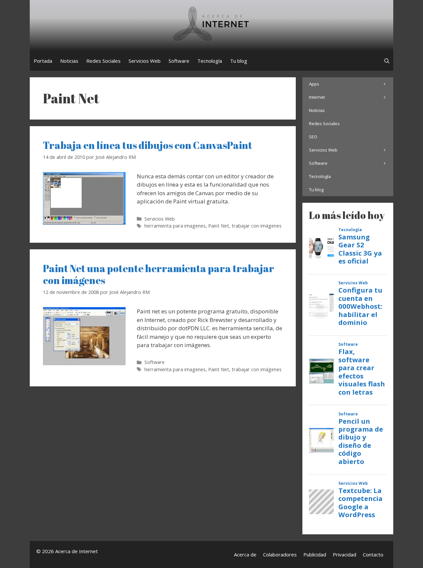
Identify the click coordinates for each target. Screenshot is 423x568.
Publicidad (314, 554)
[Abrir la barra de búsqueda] (386, 61)
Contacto (373, 554)
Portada (43, 60)
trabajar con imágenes (257, 226)
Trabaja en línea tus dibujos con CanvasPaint (147, 145)
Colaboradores (280, 554)
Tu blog (238, 60)
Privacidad (344, 554)
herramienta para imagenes (175, 226)
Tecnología (209, 60)
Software (179, 60)
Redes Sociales (103, 60)
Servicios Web (145, 60)
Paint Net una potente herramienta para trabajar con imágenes (158, 274)
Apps (314, 84)
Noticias (69, 60)
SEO (313, 137)
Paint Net (218, 226)
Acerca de (245, 554)
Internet (317, 97)
